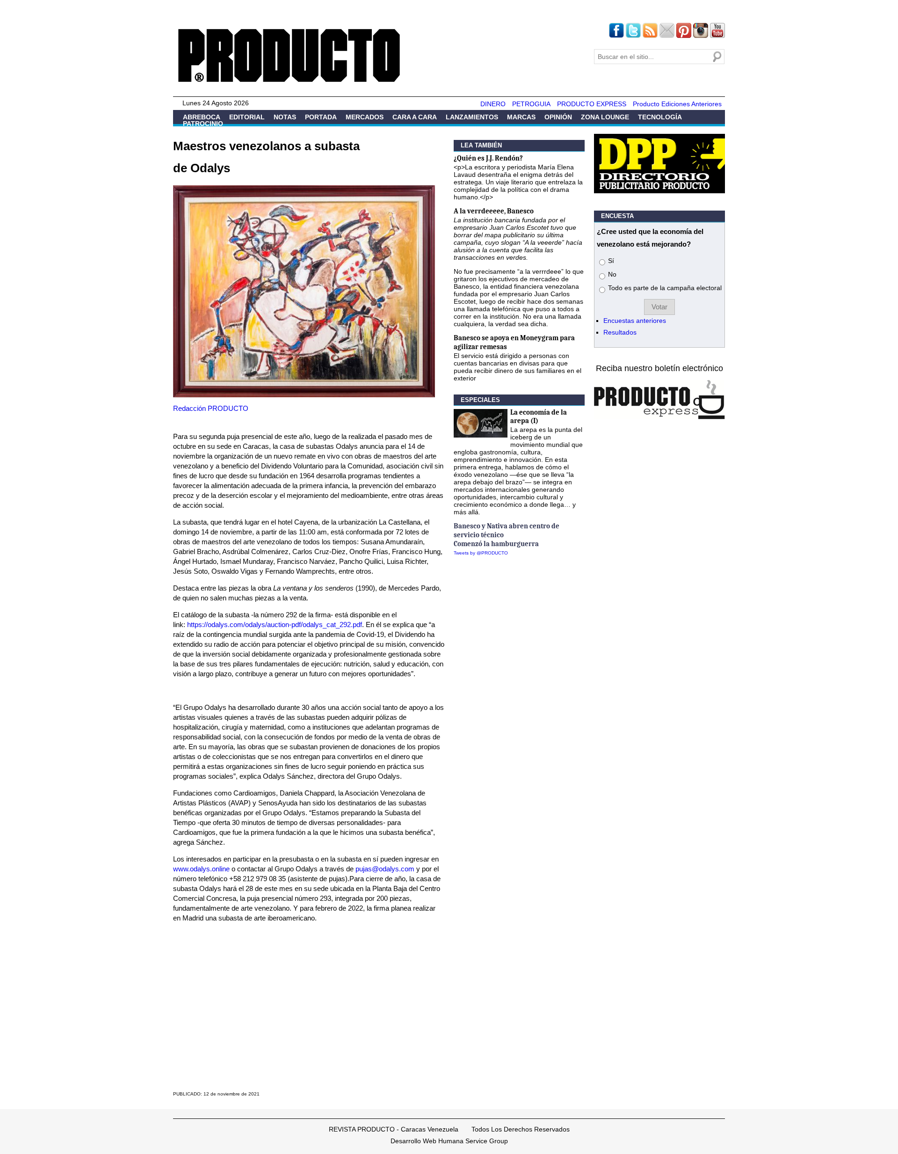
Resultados (620, 332)
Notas (285, 117)
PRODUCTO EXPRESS (591, 104)
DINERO (493, 104)
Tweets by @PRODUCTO (481, 552)
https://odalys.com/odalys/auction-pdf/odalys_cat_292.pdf (274, 624)
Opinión (558, 117)
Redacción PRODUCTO (210, 408)
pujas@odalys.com (384, 869)
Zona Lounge (605, 117)
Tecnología (660, 117)
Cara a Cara (414, 117)
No (612, 274)
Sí (611, 260)
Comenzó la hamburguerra (496, 544)
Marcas (521, 117)
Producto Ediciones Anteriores (677, 104)
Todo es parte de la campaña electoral (665, 288)
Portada (321, 117)
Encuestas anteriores (634, 320)
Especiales (480, 399)
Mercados (365, 117)
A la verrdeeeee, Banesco (494, 211)
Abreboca (201, 117)
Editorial (247, 117)
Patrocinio (203, 123)
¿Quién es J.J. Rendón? (488, 158)
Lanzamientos (472, 117)
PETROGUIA (531, 104)
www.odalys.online (201, 869)
